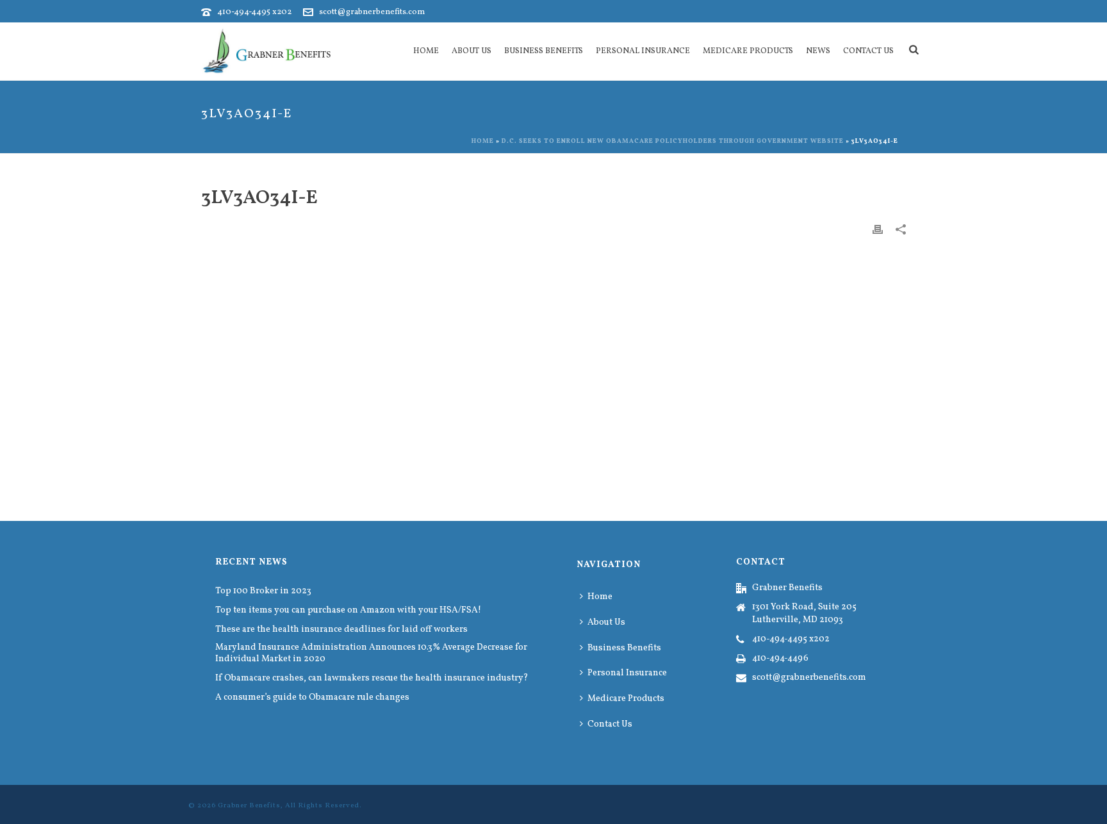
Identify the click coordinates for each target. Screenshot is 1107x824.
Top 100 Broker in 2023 (263, 591)
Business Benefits (543, 51)
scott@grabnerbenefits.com (372, 12)
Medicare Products (748, 51)
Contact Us (868, 51)
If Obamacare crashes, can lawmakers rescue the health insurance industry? (372, 678)
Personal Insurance (643, 51)
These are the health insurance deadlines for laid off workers (341, 630)
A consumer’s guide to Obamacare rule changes (312, 698)
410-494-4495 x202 (254, 12)
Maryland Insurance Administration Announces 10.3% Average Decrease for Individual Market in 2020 (371, 653)
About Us (471, 51)
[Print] (878, 229)
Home (426, 51)
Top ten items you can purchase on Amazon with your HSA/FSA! (348, 610)
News (818, 51)
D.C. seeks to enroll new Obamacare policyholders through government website (673, 140)
